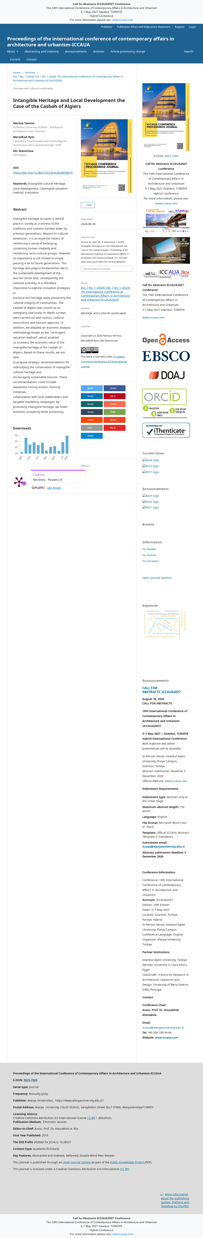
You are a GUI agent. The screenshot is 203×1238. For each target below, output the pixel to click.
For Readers (149, 549)
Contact (32, 59)
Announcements (76, 51)
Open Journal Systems (157, 578)
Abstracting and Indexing (42, 51)
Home (16, 72)
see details (54, 488)
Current (15, 59)
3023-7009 (171, 156)
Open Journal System (77, 1162)
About (11, 51)
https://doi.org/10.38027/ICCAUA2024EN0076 (43, 173)
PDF (89, 205)
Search (188, 51)
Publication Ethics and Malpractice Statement (143, 27)
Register (180, 27)
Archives (98, 51)
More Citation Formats (97, 269)
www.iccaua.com (122, 19)
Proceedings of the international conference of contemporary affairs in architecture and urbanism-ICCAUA (90, 41)
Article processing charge (128, 51)
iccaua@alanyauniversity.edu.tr (163, 1027)
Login (192, 27)
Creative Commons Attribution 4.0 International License (104, 361)
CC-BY (91, 1118)
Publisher (106, 27)
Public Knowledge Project (127, 1162)
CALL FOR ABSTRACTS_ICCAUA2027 (161, 690)
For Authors (149, 555)
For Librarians (150, 561)
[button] (92, 388)
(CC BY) (124, 1169)
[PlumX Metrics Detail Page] (19, 482)
